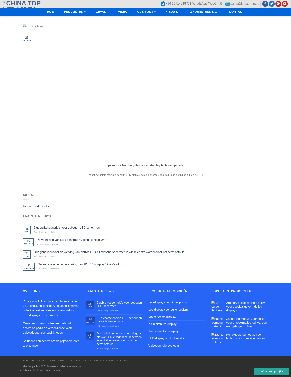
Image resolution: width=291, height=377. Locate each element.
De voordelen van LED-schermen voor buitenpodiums (71, 239)
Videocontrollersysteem (163, 345)
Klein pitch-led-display (162, 324)
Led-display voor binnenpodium (168, 302)
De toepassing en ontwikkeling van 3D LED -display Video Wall (78, 264)
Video (122, 11)
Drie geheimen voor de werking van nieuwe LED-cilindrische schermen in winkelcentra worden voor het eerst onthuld (109, 252)
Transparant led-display (163, 331)
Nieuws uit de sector (36, 206)
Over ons (145, 11)
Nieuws (171, 11)
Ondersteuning (203, 11)
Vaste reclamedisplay (162, 316)
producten (74, 11)
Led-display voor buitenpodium (168, 309)
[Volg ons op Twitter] (272, 4)
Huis (50, 11)
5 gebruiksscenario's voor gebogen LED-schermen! (67, 227)
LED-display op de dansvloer (167, 338)
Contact (236, 11)
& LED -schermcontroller (47, 370)
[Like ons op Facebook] (265, 4)
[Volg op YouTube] (285, 4)
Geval (101, 11)
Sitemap (27, 370)
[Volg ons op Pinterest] (278, 4)
